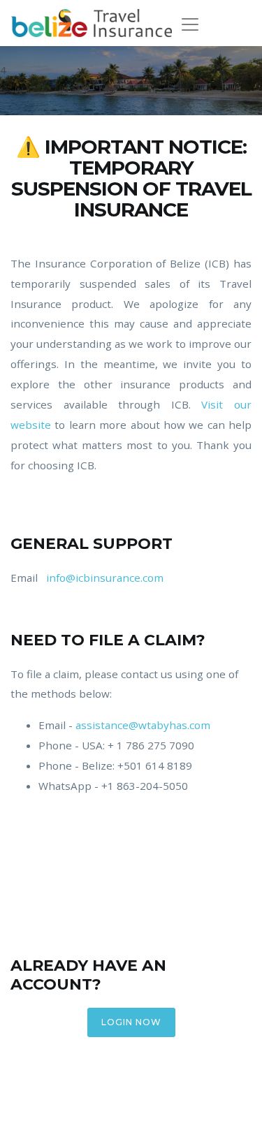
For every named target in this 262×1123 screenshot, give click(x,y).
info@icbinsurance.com (104, 578)
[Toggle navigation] (194, 24)
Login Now (131, 1022)
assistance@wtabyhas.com (142, 725)
